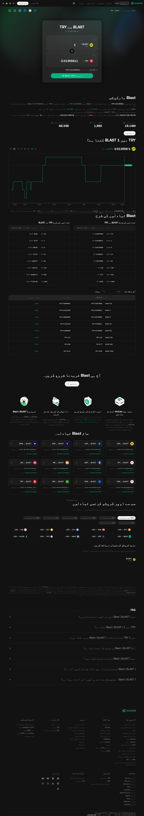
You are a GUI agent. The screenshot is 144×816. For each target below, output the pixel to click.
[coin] (58, 788)
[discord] (43, 778)
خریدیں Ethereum (129, 784)
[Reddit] (58, 783)
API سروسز (56, 727)
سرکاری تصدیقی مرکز (77, 739)
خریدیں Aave (131, 798)
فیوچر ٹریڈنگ (105, 733)
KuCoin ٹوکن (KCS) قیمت (25, 733)
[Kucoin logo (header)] (136, 3)
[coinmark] (43, 783)
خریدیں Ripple (131, 795)
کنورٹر (107, 745)
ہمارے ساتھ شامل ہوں (128, 727)
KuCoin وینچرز (130, 742)
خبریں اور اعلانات (129, 733)
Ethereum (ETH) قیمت (26, 727)
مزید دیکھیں (73, 500)
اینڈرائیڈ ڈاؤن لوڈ (77, 778)
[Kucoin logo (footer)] (128, 711)
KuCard (107, 727)
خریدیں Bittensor (130, 801)
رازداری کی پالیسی (129, 754)
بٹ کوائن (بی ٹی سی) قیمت (25, 724)
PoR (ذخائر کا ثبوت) (128, 745)
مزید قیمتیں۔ (29, 736)
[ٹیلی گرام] (53, 778)
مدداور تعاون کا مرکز (77, 727)
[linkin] (53, 783)
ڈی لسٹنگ (81, 745)
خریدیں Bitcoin (130, 778)
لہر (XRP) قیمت (28, 730)
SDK (108, 781)
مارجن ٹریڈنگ (105, 736)
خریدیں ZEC (131, 787)
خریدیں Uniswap (130, 790)
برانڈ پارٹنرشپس (129, 736)
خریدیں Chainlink (130, 804)
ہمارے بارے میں (130, 724)
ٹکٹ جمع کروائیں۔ (78, 730)
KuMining (107, 739)
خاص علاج (82, 742)
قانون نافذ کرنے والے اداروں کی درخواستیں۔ (125, 763)
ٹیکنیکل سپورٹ (79, 733)
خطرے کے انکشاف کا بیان (127, 757)
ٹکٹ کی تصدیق (80, 736)
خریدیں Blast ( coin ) (73, 76)
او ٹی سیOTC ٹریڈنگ (103, 748)
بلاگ (134, 730)
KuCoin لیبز (131, 739)
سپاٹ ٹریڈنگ (105, 730)
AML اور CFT (131, 759)
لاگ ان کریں (34, 3)
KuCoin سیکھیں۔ (104, 742)
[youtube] (48, 778)
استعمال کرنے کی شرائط (127, 751)
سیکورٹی (133, 748)
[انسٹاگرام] (48, 783)
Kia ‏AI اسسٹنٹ (105, 751)
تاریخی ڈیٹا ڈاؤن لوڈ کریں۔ (100, 784)
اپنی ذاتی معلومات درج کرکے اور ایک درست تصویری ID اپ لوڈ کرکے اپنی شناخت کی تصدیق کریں (88, 419)
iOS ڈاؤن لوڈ (80, 781)
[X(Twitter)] (58, 778)
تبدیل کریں (106, 724)
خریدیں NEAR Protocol (128, 793)
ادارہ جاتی (55, 724)
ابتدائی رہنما (79, 724)
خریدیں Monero (130, 781)
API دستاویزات (105, 778)
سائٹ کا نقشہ (80, 748)
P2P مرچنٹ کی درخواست (51, 730)
